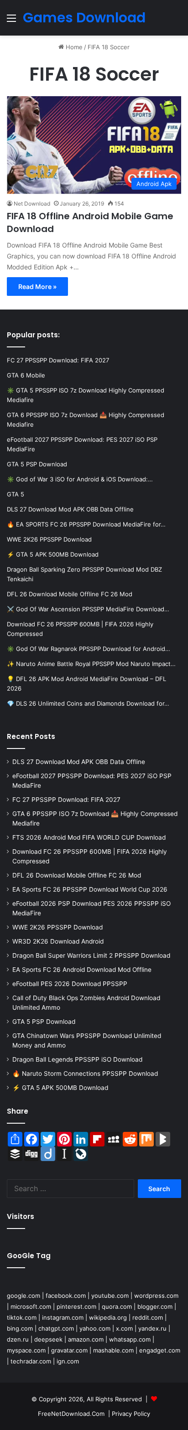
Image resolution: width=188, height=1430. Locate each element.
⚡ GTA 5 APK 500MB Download (60, 1087)
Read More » (37, 286)
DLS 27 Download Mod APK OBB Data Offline (78, 761)
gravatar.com (69, 1350)
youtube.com (110, 1295)
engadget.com (159, 1350)
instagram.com (63, 1317)
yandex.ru (152, 1328)
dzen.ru (18, 1339)
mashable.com (113, 1350)
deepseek (48, 1339)
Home (73, 47)
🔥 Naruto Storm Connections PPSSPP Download (85, 1073)
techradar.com (30, 1361)
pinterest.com (76, 1306)
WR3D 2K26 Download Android (58, 941)
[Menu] (11, 21)
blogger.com (154, 1306)
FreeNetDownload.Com (71, 1413)
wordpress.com (156, 1295)
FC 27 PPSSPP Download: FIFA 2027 (66, 799)
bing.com (20, 1328)
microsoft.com (30, 1306)
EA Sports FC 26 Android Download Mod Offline (81, 969)
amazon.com (86, 1339)
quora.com (117, 1306)
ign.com (68, 1361)
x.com (124, 1328)
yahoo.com (94, 1328)
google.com (23, 1295)
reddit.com (147, 1317)
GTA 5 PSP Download (43, 1021)
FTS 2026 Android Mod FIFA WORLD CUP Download (89, 837)
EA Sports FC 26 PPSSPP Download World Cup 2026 (89, 889)
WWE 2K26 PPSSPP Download (57, 927)
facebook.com (66, 1295)
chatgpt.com (56, 1328)
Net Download (32, 203)
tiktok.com (22, 1317)
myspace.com (26, 1350)
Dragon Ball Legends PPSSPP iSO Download (77, 1059)
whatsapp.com (130, 1339)
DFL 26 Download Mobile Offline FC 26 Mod (76, 875)
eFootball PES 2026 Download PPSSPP (69, 983)
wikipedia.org (108, 1317)
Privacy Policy (131, 1413)
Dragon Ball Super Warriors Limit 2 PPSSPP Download (91, 955)
